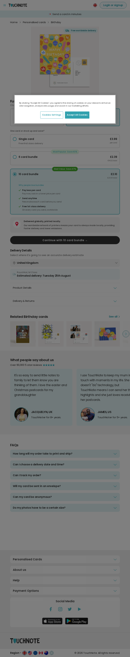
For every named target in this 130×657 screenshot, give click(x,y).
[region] (65, 109)
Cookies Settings (51, 115)
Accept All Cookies (77, 115)
